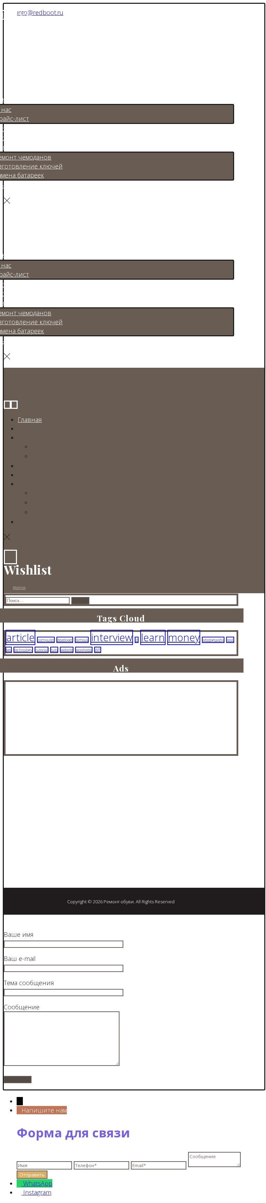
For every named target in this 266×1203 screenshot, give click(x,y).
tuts (54, 649)
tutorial (41, 649)
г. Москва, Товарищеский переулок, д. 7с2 (76, 843)
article (20, 637)
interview (111, 637)
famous (82, 639)
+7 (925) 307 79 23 (40, 855)
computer (46, 639)
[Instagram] (9, 823)
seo (8, 649)
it (136, 639)
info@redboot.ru (40, 12)
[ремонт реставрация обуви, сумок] (44, 42)
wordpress (84, 649)
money (184, 637)
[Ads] (40, 749)
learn (153, 637)
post (230, 639)
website (67, 649)
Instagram (37, 1192)
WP (97, 649)
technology (23, 649)
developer (64, 639)
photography (213, 639)
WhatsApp (37, 1183)
